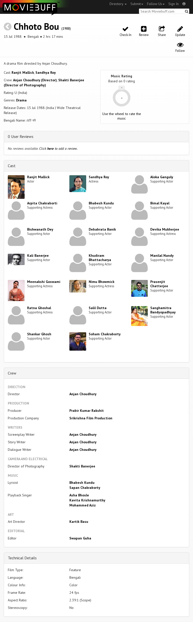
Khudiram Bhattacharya (100, 257)
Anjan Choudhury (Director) (35, 80)
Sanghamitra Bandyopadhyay (163, 310)
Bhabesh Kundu (101, 203)
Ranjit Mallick (23, 72)
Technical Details (22, 557)
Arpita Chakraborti (42, 203)
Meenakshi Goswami (43, 281)
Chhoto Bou (36, 26)
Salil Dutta (98, 308)
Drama (21, 100)
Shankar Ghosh (39, 334)
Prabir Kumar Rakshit (86, 410)
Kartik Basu (78, 521)
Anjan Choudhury (82, 394)
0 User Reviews (20, 136)
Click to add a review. (58, 148)
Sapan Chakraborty (84, 487)
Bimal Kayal (159, 203)
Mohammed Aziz (82, 505)
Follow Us (154, 4)
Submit (135, 4)
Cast (12, 165)
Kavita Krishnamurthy (87, 500)
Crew (12, 373)
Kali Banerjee (38, 255)
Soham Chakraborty (105, 334)
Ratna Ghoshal (39, 308)
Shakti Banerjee (82, 466)
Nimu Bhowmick (101, 281)
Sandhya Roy (45, 72)
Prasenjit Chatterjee (159, 283)
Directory (117, 4)
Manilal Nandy (162, 255)
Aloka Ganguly (161, 177)
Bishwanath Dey (40, 229)
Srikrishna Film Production (90, 418)
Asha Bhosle (79, 495)
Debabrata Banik (102, 229)
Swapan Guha (80, 538)
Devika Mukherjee (164, 229)
